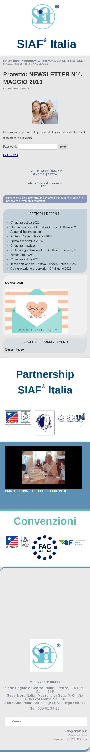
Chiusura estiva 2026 (24, 222)
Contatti (18, 721)
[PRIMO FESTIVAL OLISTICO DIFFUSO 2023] (43, 467)
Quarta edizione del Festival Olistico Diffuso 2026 (43, 227)
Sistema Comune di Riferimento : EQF (45, 185)
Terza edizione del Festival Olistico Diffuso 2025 (43, 264)
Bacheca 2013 (75, 60)
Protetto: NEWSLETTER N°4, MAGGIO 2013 (43, 60)
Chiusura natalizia (22, 245)
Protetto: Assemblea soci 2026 (31, 236)
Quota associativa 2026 (26, 241)
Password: (10, 146)
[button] (8, 423)
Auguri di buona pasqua (26, 231)
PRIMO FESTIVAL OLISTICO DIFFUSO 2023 (35, 491)
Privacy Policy (77, 735)
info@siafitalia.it (76, 731)
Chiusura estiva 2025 (24, 259)
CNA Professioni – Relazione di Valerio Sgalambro (45, 172)
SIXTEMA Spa (78, 739)
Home (16, 60)
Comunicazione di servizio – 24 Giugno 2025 (40, 268)
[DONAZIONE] (36, 332)
